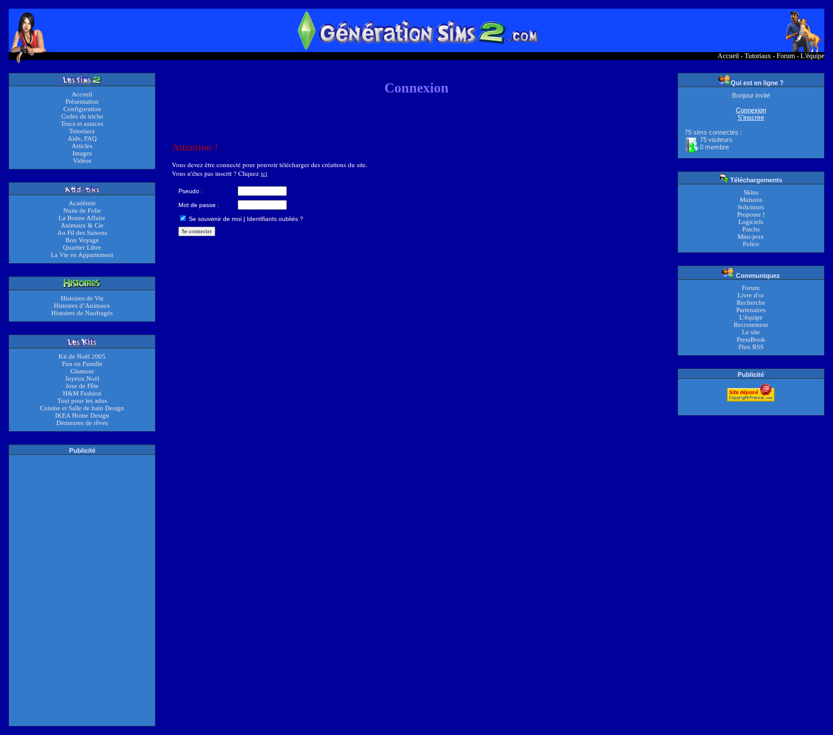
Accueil (728, 55)
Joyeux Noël (82, 378)
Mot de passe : (198, 204)
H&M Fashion (82, 393)
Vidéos (82, 160)
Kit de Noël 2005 (82, 356)
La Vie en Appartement (82, 254)
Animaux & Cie (82, 225)
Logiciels (750, 221)
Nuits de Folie (82, 210)
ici (264, 173)
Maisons (751, 199)
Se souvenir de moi (214, 218)
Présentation (82, 101)
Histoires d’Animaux (82, 305)
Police (751, 244)
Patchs (751, 229)
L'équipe (812, 55)
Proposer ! (751, 214)
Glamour (82, 371)
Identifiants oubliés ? (275, 218)
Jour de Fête (82, 385)
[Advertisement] (82, 589)
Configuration (82, 108)
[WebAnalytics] (751, 407)
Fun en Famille (82, 363)
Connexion (751, 110)
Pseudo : (190, 191)
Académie (82, 203)
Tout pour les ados (82, 400)
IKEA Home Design (82, 415)
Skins (751, 192)
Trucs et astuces (82, 123)
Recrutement (751, 324)
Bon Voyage (82, 240)
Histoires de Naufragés (82, 313)
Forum (786, 55)
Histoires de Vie (82, 298)
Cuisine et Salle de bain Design (82, 408)
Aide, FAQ (82, 138)
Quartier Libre (82, 247)
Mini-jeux (751, 236)
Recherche (751, 302)
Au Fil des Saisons (82, 232)
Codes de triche (82, 116)
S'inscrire (751, 117)
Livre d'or (751, 295)
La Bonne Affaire (82, 217)
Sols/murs (751, 207)
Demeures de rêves (82, 422)
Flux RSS (751, 346)
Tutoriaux (757, 55)
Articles (82, 145)
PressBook (751, 339)
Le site (751, 332)
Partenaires (751, 310)
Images (82, 153)
